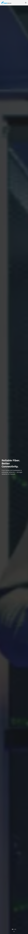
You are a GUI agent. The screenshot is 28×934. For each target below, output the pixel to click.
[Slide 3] (15, 929)
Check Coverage (7, 476)
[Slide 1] (12, 929)
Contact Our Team (8, 485)
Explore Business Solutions (10, 480)
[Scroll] (14, 932)
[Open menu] (26, 2)
